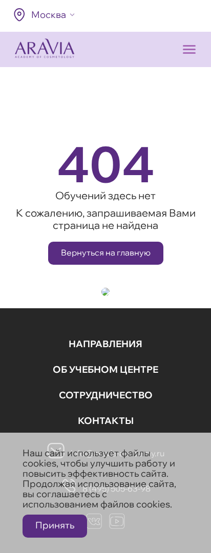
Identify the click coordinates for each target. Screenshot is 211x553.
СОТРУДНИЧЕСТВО (106, 395)
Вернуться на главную (106, 252)
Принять (54, 525)
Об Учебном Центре (105, 369)
